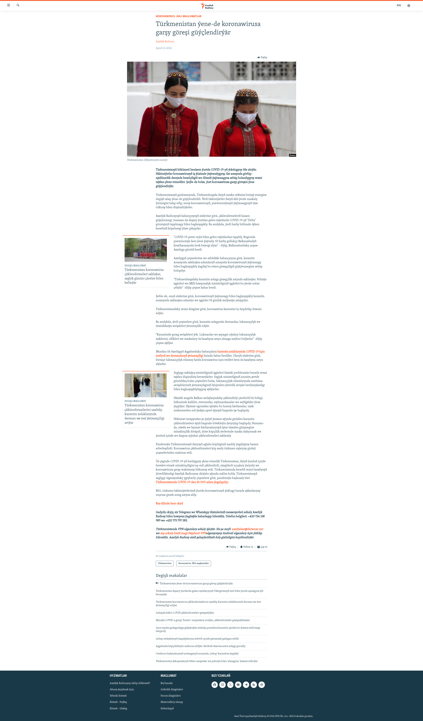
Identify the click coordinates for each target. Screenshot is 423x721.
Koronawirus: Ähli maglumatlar (178, 16)
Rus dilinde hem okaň (169, 503)
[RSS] (254, 685)
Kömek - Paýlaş (118, 702)
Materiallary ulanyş (172, 702)
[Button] (262, 57)
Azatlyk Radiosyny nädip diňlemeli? (130, 683)
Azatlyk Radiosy (165, 41)
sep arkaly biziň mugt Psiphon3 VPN (183, 533)
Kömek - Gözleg (118, 708)
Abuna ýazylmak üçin (122, 689)
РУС (399, 5)
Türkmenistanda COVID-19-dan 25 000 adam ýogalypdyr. (192, 482)
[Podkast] (409, 5)
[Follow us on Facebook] (215, 685)
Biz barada (167, 683)
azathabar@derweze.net (247, 529)
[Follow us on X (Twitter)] (230, 685)
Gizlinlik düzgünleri (172, 689)
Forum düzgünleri (171, 696)
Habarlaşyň (167, 708)
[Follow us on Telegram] (246, 685)
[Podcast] (261, 685)
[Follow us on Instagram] (222, 685)
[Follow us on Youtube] (238, 685)
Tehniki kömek (118, 696)
